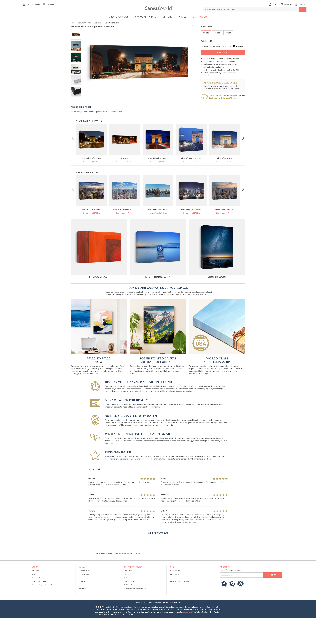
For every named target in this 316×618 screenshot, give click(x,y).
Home (73, 23)
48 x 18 (217, 32)
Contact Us (128, 570)
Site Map (172, 578)
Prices (81, 578)
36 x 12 (206, 32)
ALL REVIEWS (158, 533)
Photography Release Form (179, 581)
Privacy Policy (174, 570)
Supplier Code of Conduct (41, 581)
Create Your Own (119, 17)
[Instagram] (232, 584)
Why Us (182, 17)
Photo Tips (82, 588)
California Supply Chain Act (42, 585)
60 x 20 (228, 32)
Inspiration (83, 585)
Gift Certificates (130, 585)
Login (275, 4)
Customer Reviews (39, 578)
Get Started (200, 17)
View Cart (302, 4)
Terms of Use (174, 574)
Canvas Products (85, 574)
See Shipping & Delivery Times (222, 98)
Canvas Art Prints (145, 17)
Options (167, 17)
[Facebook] (224, 584)
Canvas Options (84, 570)
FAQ (125, 578)
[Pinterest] (240, 584)
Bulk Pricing (83, 581)
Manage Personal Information (135, 588)
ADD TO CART (223, 52)
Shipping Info (129, 581)
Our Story (35, 570)
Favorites (288, 4)
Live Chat (50, 4)
